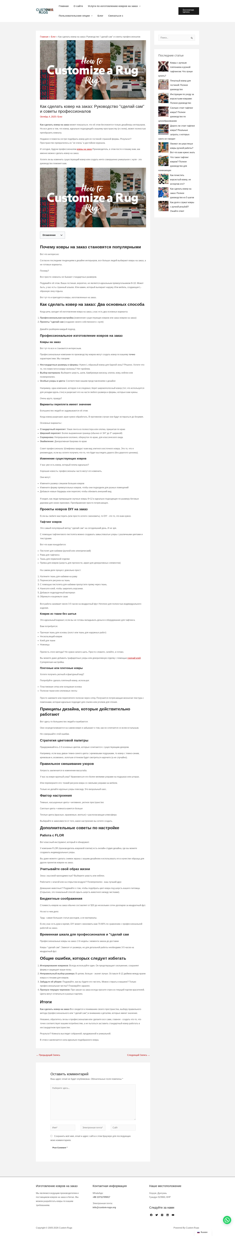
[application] (139, 6)
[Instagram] (162, 1215)
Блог (100, 15)
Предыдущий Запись (48, 1055)
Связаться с (115, 15)
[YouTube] (173, 1215)
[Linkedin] (168, 1215)
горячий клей (134, 658)
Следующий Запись (138, 1055)
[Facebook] (151, 1215)
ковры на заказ (84, 149)
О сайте (78, 6)
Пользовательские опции (74, 15)
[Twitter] (157, 1215)
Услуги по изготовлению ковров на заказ (113, 6)
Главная (64, 6)
